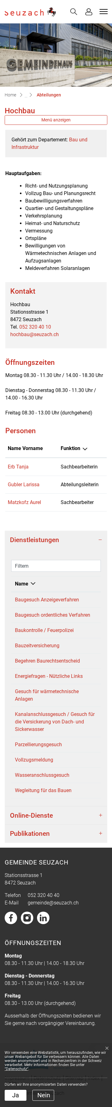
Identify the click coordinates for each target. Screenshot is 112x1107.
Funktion (70, 448)
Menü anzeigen (56, 119)
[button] (73, 11)
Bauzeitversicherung (37, 646)
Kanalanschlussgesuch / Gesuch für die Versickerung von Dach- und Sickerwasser (55, 721)
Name (21, 584)
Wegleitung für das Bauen (43, 790)
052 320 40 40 (43, 895)
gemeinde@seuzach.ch (53, 903)
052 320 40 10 (35, 327)
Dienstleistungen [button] (34, 540)
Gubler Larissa (24, 484)
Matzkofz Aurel (24, 502)
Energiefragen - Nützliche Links (49, 676)
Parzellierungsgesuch (38, 744)
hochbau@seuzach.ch (34, 334)
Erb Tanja (18, 467)
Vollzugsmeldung (34, 760)
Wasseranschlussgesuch (42, 775)
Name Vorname (25, 448)
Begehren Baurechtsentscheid (47, 661)
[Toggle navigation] (102, 11)
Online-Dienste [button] (31, 815)
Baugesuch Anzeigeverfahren (47, 600)
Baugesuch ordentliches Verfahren (52, 615)
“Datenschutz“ (16, 1069)
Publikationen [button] (30, 833)
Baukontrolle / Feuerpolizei (44, 630)
